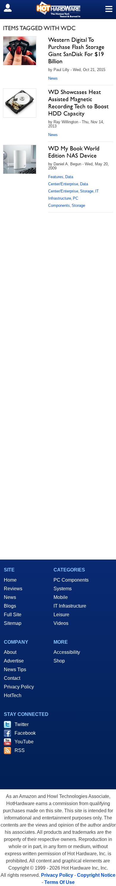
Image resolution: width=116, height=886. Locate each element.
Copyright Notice (96, 875)
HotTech (12, 695)
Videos (61, 623)
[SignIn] (11, 8)
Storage (86, 191)
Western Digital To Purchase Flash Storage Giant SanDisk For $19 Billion (76, 50)
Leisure (61, 614)
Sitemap (12, 623)
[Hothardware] (58, 9)
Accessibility (67, 652)
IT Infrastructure (70, 605)
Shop (59, 660)
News (53, 78)
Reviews (13, 588)
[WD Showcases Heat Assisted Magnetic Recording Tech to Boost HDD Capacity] (19, 103)
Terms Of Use (59, 882)
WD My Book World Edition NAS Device (73, 152)
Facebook (25, 733)
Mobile (61, 597)
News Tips (15, 669)
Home (10, 580)
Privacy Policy (19, 686)
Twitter (22, 724)
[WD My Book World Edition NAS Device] (19, 159)
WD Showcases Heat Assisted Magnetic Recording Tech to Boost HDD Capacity (78, 102)
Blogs (10, 605)
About (10, 652)
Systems (63, 588)
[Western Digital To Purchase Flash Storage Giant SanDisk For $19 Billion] (19, 50)
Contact (12, 678)
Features (55, 177)
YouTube (24, 741)
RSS (20, 750)
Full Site (12, 614)
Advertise (14, 660)
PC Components (71, 580)
